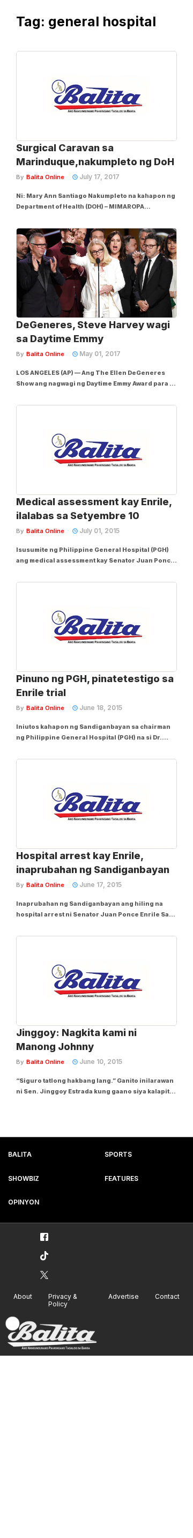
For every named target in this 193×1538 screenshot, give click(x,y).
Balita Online (45, 177)
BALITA (20, 1154)
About (22, 1296)
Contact (167, 1296)
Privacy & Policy (62, 1300)
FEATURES (121, 1178)
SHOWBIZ (23, 1178)
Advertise (123, 1296)
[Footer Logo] (50, 1333)
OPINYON (23, 1202)
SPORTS (118, 1154)
